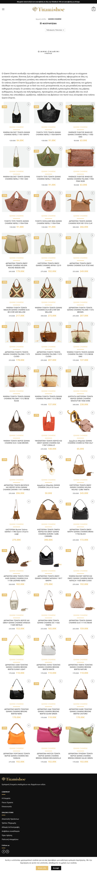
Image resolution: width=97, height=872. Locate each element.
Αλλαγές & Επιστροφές (11, 827)
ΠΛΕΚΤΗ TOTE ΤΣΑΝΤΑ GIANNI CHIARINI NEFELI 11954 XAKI (48, 178)
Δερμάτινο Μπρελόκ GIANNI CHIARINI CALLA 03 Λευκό (48, 486)
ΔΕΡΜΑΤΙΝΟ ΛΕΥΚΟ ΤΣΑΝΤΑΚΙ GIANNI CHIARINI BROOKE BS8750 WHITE (48, 667)
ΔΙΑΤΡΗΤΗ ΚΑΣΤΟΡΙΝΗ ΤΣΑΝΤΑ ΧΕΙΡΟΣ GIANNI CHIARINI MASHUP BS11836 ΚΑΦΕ (80, 398)
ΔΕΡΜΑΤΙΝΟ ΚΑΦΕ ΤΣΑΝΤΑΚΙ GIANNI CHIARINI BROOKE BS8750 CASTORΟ (80, 711)
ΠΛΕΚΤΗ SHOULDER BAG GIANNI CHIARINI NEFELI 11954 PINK (48, 222)
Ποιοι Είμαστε (7, 802)
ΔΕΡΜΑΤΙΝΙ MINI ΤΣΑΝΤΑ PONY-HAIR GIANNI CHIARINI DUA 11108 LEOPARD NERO (16, 578)
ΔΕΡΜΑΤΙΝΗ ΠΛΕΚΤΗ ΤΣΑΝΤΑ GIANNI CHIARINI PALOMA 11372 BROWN (80, 310)
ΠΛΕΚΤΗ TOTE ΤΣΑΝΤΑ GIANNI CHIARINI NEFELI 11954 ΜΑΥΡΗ (48, 133)
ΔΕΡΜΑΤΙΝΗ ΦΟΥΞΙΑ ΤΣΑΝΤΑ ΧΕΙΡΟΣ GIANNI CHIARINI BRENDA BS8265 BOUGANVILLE (48, 756)
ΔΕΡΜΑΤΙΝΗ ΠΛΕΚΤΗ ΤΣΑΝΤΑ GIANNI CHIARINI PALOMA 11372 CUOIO (16, 354)
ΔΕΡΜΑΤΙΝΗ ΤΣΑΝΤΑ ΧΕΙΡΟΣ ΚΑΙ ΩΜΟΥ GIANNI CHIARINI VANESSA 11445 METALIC (16, 622)
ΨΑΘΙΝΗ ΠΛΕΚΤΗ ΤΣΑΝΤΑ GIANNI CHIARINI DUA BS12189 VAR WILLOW (48, 310)
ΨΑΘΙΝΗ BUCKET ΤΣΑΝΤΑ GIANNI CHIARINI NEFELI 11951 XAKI (16, 178)
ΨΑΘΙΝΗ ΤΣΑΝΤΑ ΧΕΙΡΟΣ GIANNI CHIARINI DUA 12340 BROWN (16, 442)
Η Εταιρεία (6, 798)
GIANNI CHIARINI (16, 127)
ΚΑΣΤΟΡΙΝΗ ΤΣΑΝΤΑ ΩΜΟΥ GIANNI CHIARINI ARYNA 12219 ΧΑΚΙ (48, 265)
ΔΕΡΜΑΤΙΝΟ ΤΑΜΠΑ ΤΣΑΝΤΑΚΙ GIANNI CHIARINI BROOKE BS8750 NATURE (80, 667)
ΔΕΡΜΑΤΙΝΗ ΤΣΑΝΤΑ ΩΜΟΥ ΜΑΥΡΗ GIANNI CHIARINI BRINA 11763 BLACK (80, 531)
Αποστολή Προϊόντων (10, 819)
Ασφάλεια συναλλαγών (11, 831)
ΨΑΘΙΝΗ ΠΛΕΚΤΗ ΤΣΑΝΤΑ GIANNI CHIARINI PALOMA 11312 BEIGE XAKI (80, 354)
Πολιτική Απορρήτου (10, 839)
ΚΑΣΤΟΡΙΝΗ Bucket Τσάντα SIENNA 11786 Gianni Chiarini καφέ (16, 531)
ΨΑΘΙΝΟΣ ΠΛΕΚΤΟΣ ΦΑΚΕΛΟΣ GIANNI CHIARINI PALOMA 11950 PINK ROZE (80, 179)
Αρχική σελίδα (41, 19)
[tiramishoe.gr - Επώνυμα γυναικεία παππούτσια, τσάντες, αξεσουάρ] (48, 9)
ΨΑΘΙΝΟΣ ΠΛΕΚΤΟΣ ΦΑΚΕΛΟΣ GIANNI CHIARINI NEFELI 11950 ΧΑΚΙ (80, 134)
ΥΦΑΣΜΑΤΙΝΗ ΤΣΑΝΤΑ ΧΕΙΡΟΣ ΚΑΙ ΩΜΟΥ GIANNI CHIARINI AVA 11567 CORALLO (48, 443)
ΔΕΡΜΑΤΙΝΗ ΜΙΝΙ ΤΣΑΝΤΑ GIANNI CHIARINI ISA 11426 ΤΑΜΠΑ (48, 622)
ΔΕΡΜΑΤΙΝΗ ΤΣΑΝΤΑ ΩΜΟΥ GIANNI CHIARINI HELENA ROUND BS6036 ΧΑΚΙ (16, 265)
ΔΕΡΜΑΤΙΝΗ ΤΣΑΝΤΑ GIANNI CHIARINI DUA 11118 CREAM (80, 621)
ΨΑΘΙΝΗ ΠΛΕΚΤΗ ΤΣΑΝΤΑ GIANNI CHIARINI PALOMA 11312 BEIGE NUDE (16, 398)
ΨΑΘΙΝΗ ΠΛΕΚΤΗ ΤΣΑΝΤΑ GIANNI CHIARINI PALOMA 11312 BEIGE (48, 397)
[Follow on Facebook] (3, 851)
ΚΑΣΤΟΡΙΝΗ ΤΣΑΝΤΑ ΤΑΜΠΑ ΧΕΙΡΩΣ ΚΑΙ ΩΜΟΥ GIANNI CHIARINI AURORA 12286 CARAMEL (48, 532)
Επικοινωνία (7, 806)
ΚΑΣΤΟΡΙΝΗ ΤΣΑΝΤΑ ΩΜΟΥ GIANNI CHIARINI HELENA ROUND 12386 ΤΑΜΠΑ (80, 487)
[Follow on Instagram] (7, 851)
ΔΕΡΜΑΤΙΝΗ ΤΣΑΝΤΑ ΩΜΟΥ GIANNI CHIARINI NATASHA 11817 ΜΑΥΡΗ (48, 578)
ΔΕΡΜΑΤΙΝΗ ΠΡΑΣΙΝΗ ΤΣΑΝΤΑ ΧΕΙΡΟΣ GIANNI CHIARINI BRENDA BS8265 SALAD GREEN (80, 756)
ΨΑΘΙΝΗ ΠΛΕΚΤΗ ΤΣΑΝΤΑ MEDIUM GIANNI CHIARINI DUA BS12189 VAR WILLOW (16, 310)
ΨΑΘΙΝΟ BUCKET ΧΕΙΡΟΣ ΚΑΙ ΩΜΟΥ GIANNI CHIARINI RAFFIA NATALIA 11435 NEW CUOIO (80, 578)
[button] (3, 9)
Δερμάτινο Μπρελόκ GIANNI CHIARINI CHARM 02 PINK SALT (80, 442)
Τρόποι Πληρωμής (9, 823)
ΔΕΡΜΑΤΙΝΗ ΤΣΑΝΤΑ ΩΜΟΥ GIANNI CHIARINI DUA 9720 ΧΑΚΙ (80, 264)
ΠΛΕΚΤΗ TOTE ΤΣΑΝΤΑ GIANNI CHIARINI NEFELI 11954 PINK (16, 222)
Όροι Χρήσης (7, 835)
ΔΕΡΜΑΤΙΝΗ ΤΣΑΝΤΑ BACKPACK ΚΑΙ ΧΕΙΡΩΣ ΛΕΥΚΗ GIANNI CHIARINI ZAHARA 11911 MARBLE (16, 487)
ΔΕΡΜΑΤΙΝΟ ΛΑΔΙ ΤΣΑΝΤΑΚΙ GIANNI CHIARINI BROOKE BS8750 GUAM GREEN (48, 711)
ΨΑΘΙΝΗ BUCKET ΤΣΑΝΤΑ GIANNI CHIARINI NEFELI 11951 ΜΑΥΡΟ (16, 133)
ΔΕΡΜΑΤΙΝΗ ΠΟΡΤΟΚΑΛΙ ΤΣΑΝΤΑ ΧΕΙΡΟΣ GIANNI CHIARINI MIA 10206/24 (16, 756)
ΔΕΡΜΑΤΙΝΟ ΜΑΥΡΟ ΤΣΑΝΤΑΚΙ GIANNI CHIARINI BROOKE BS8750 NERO (16, 711)
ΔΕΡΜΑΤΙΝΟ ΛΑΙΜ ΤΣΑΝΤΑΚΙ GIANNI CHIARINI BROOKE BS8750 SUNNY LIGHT (16, 667)
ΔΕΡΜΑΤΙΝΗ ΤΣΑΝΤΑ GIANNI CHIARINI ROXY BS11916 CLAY (80, 222)
